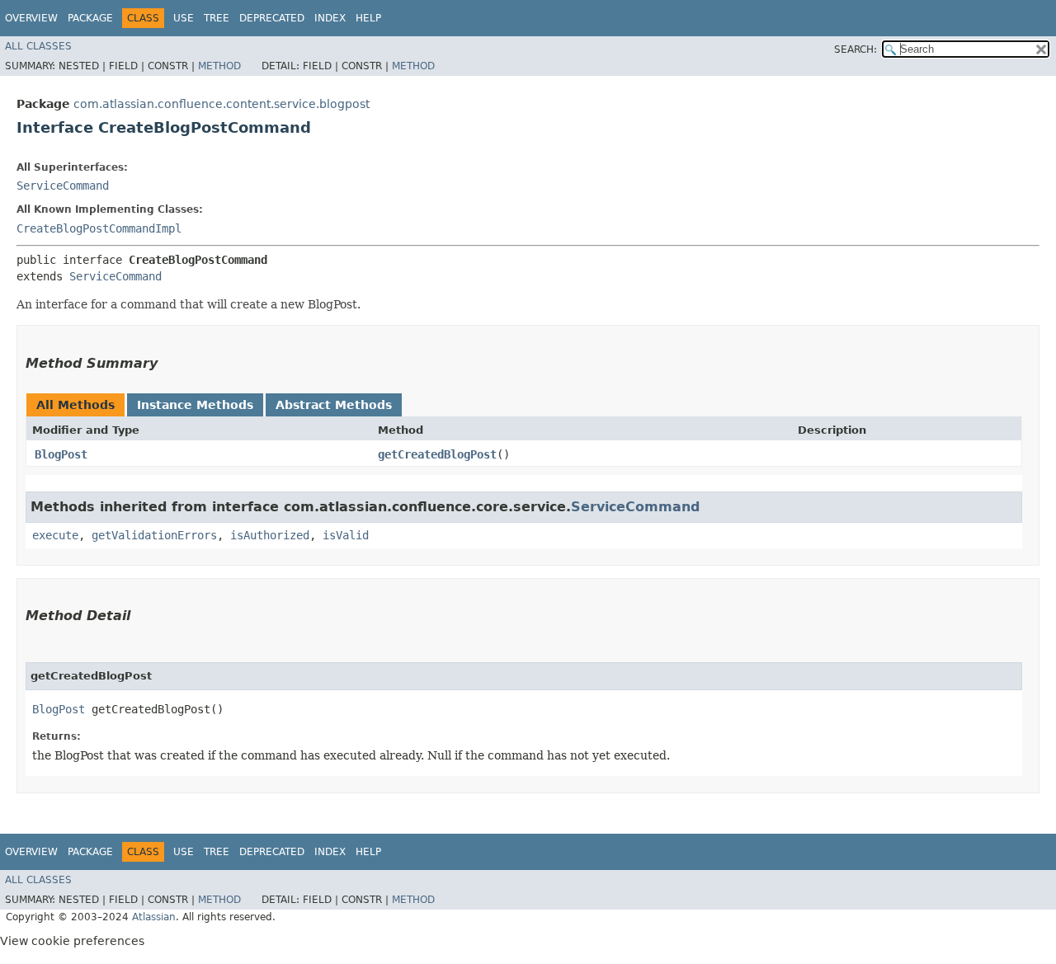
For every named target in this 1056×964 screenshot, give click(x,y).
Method (219, 66)
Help (368, 18)
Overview (31, 18)
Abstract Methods (334, 404)
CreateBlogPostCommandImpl (99, 228)
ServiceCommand (62, 185)
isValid (346, 535)
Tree (216, 18)
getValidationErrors (154, 535)
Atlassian (154, 917)
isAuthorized (269, 535)
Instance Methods (195, 404)
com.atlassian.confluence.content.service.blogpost (221, 104)
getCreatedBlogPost (437, 454)
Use (183, 18)
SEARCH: (855, 49)
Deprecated (271, 18)
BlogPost (61, 454)
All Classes (38, 46)
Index (330, 18)
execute (55, 535)
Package (90, 18)
